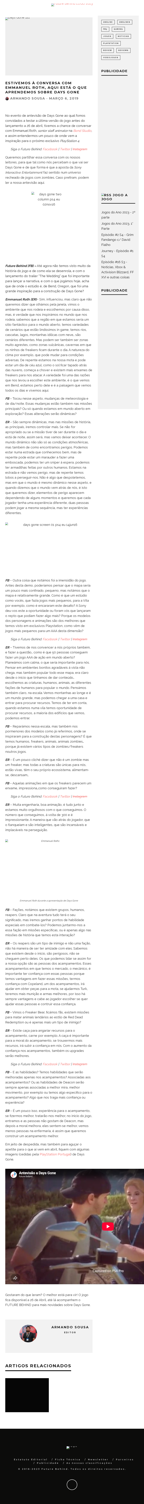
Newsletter (98, 1459)
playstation (111, 43)
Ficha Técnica (68, 1459)
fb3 (105, 29)
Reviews (123, 50)
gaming (118, 29)
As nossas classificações (89, 1463)
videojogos (110, 57)
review (107, 50)
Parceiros (125, 1459)
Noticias (123, 36)
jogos (107, 36)
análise (108, 22)
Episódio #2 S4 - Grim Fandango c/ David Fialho (117, 240)
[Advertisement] (118, 133)
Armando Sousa (27, 98)
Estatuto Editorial (31, 1459)
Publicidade (48, 1463)
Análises (124, 22)
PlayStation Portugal (55, 1154)
